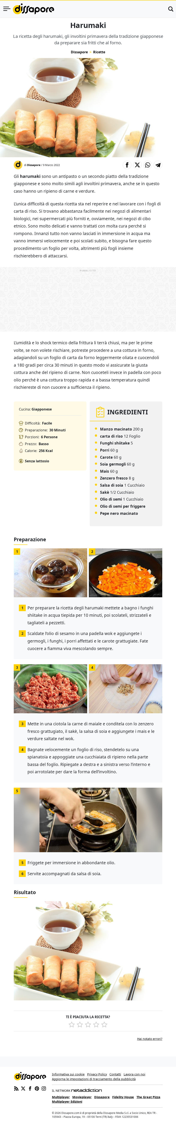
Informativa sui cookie (68, 1074)
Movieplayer (82, 1097)
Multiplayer (61, 1097)
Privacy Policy (97, 1074)
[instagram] (44, 1088)
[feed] (16, 1088)
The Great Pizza (148, 1097)
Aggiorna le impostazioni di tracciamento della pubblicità (94, 1079)
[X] (23, 1088)
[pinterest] (37, 1088)
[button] (127, 165)
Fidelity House (123, 1097)
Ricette (99, 52)
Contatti (115, 1074)
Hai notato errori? (149, 1039)
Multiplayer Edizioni (67, 1101)
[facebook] (30, 1088)
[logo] (33, 8)
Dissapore (79, 52)
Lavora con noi (134, 1074)
